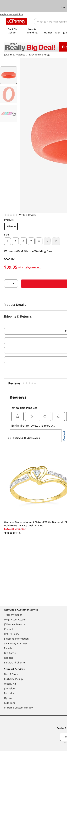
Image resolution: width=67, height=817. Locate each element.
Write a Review (27, 215)
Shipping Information (16, 638)
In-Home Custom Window (18, 707)
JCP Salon (9, 688)
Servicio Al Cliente (14, 662)
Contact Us (10, 629)
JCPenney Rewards (14, 624)
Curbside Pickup (13, 678)
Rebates (8, 657)
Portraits (9, 693)
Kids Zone (9, 702)
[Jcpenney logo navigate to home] (16, 21)
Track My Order (13, 614)
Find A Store (11, 674)
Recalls (8, 648)
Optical (8, 698)
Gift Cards (10, 653)
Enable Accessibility (11, 14)
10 (56, 241)
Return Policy (11, 633)
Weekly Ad (10, 683)
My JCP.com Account (15, 619)
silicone (11, 226)
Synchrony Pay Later (15, 643)
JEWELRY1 (35, 267)
